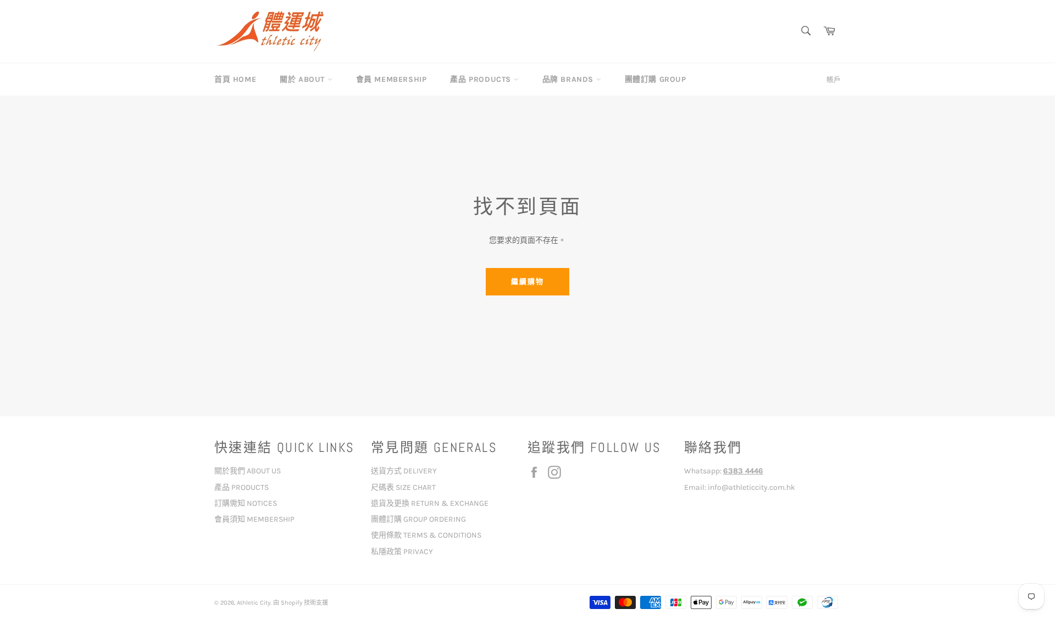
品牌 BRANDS (569, 79)
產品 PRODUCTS (481, 79)
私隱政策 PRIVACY (402, 551)
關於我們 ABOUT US (247, 471)
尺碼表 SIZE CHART (403, 487)
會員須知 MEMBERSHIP (254, 519)
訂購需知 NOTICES (245, 503)
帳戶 (833, 79)
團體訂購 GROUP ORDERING (418, 519)
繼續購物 (527, 281)
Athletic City (253, 602)
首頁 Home (235, 79)
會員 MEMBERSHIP (391, 79)
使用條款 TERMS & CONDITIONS (426, 535)
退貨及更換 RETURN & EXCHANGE (429, 503)
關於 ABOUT (303, 79)
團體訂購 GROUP (655, 79)
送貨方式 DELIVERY (404, 471)
